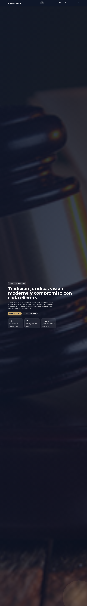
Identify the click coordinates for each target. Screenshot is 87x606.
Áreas (53, 2)
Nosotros (48, 2)
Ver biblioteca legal (31, 313)
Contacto (75, 2)
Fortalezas (60, 2)
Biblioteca (67, 2)
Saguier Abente (14, 3)
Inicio (42, 2)
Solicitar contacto (15, 313)
